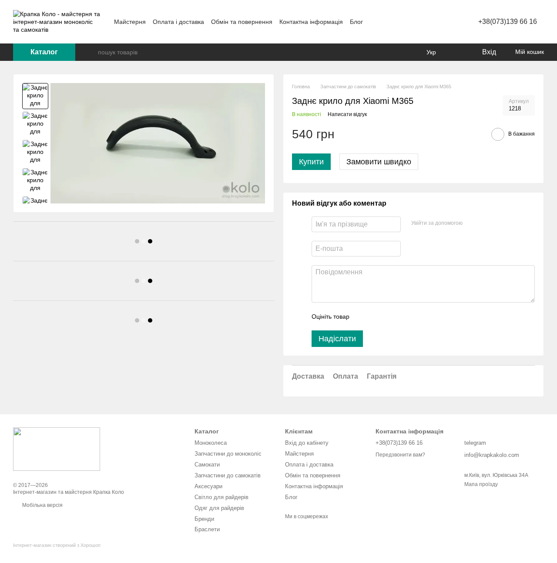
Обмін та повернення (241, 21)
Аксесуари (208, 486)
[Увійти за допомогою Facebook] (472, 223)
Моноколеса (211, 443)
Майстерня (130, 21)
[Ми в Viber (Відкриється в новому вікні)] (406, 21)
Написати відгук (347, 114)
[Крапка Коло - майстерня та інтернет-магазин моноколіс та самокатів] (56, 449)
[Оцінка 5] (419, 316)
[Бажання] (457, 52)
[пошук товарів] (91, 52)
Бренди (204, 519)
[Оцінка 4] (406, 316)
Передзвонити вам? (400, 455)
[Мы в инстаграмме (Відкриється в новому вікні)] (385, 21)
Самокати (207, 464)
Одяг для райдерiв (219, 508)
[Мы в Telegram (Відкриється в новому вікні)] (396, 21)
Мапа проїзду (481, 484)
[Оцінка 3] (392, 316)
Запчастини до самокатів (228, 475)
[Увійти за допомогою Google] (486, 223)
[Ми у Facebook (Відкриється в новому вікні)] (375, 21)
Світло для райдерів (221, 497)
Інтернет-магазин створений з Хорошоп (57, 545)
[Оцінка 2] (378, 316)
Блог (356, 21)
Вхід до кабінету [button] (307, 443)
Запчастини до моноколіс (228, 453)
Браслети (207, 529)
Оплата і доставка (178, 21)
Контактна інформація (311, 21)
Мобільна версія (42, 505)
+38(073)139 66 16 (507, 21)
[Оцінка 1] (364, 316)
